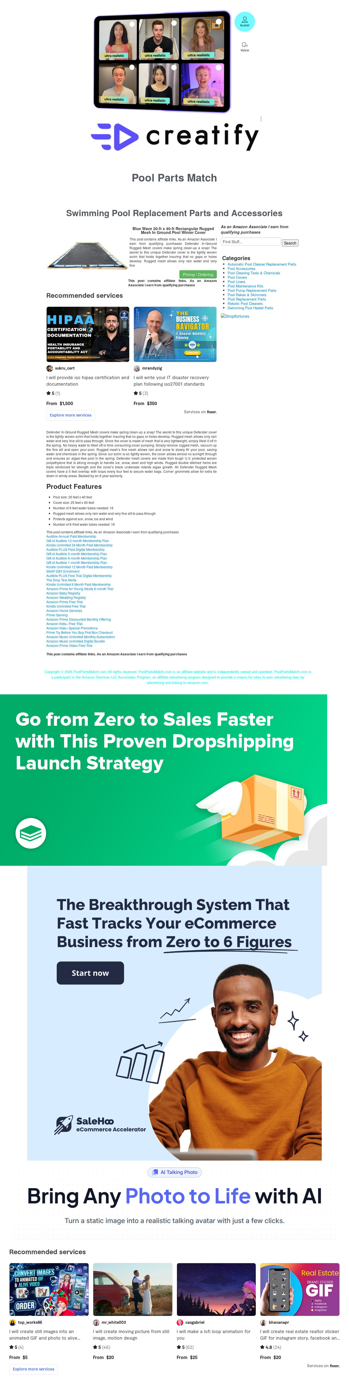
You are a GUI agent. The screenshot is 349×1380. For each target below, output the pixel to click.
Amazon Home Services (64, 610)
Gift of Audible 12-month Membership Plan (77, 540)
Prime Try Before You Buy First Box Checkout (79, 632)
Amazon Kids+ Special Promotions (72, 628)
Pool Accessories (241, 268)
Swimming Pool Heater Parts (250, 307)
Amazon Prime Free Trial (64, 601)
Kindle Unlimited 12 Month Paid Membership (79, 566)
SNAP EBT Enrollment (62, 571)
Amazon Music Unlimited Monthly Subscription (80, 636)
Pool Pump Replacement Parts (252, 290)
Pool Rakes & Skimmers (247, 294)
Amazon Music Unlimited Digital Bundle (75, 641)
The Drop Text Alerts (61, 580)
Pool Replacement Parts (247, 299)
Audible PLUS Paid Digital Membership (75, 549)
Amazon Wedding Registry (66, 597)
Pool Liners (236, 281)
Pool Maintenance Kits (245, 286)
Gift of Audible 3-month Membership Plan (76, 553)
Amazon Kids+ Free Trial (64, 623)
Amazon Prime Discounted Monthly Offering (78, 619)
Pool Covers (237, 277)
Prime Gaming (57, 614)
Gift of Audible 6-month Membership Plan (76, 558)
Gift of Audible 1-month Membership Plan (76, 562)
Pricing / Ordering (198, 274)
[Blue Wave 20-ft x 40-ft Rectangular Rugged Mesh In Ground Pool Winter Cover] (87, 247)
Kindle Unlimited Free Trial (66, 606)
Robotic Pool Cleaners (245, 303)
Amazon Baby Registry (63, 593)
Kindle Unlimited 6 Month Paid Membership (78, 584)
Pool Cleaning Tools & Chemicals (254, 272)
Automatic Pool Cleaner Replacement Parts (262, 264)
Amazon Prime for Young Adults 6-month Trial (79, 588)
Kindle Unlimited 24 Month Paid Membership (79, 545)
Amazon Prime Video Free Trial (69, 645)
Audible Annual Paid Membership (71, 536)
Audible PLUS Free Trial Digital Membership (79, 575)
